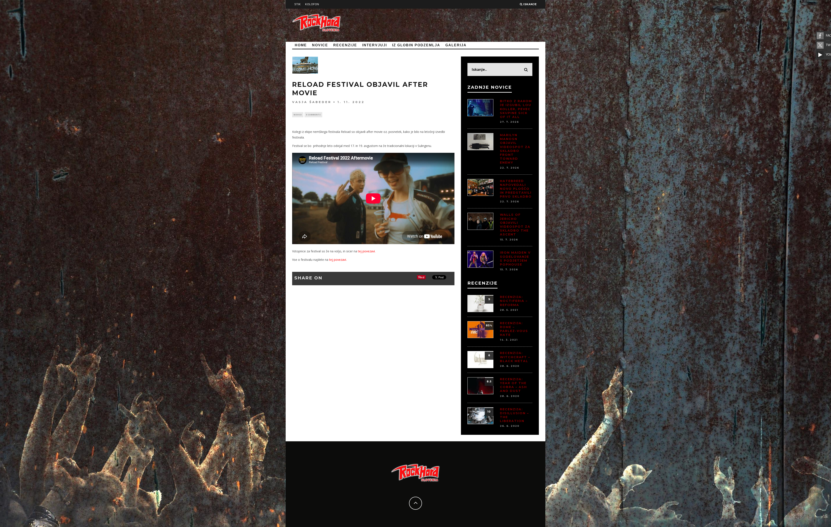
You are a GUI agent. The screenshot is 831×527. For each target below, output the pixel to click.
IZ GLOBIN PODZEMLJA (416, 45)
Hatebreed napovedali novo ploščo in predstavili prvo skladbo (516, 189)
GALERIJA (456, 45)
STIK (297, 4)
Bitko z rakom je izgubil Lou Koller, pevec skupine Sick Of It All (516, 109)
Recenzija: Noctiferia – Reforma (514, 301)
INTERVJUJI (374, 45)
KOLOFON (312, 4)
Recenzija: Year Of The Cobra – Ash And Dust (513, 385)
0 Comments (313, 114)
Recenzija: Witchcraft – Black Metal (515, 357)
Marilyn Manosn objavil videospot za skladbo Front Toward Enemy (515, 148)
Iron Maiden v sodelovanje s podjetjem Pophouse (515, 258)
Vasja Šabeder (312, 102)
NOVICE (320, 45)
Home (301, 45)
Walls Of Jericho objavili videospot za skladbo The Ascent (515, 224)
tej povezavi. (366, 251)
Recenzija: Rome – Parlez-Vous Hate (514, 329)
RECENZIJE (345, 45)
